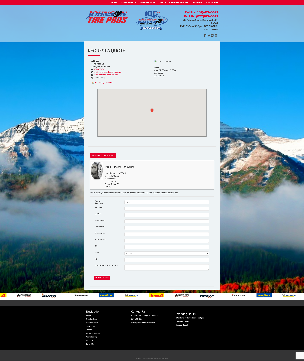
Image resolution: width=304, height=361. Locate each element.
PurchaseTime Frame (99, 202)
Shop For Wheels (92, 323)
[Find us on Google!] (216, 35)
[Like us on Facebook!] (205, 35)
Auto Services (147, 2)
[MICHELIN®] (95, 295)
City (96, 246)
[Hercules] (145, 295)
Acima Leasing (91, 337)
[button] (152, 110)
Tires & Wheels (128, 2)
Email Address (99, 227)
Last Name (98, 214)
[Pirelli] (120, 295)
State (97, 252)
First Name (98, 207)
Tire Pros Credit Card (93, 333)
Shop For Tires (91, 319)
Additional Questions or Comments (106, 265)
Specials (89, 330)
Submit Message (103, 278)
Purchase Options (178, 2)
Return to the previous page (104, 155)
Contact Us (90, 344)
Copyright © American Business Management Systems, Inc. (152, 358)
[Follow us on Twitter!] (208, 35)
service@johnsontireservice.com (107, 72)
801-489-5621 (100, 69)
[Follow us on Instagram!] (212, 35)
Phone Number (100, 220)
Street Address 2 (100, 239)
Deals (163, 2)
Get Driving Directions (104, 82)
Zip (96, 259)
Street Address (100, 233)
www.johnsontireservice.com (106, 75)
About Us (197, 2)
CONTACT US (212, 2)
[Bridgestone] (45, 295)
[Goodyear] (70, 295)
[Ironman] (13, 295)
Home (114, 2)
